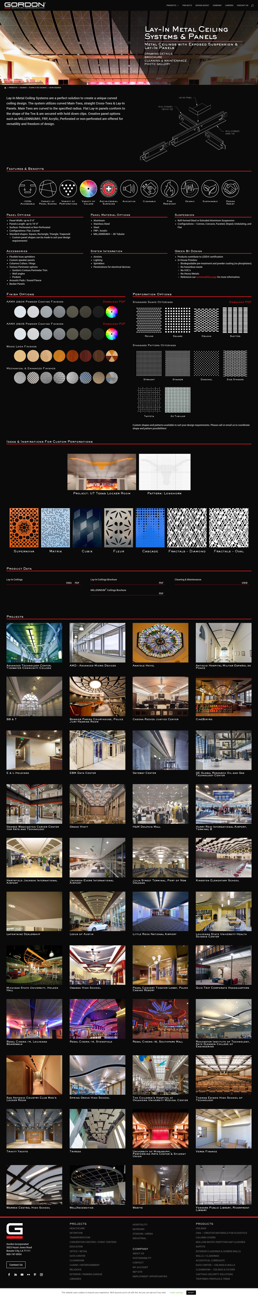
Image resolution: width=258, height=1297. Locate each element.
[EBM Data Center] (97, 750)
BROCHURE (153, 57)
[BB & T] (34, 696)
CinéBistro (204, 719)
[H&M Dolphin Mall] (160, 804)
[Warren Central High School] (34, 1185)
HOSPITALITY (140, 1224)
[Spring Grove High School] (97, 1075)
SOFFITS (200, 1246)
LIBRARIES (75, 1278)
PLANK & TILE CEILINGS (37, 88)
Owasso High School (85, 988)
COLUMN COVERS (206, 1237)
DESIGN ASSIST (202, 5)
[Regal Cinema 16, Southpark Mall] (160, 1019)
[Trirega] (97, 1129)
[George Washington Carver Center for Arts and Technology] (34, 804)
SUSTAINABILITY (142, 1258)
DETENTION (76, 1232)
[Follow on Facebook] (9, 1274)
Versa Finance (206, 1151)
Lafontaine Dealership (23, 934)
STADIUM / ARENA (143, 1233)
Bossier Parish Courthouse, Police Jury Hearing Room (96, 720)
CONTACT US (242, 5)
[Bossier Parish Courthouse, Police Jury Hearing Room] (97, 696)
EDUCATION (76, 1246)
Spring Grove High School (90, 1098)
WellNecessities (81, 1208)
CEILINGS (23, 88)
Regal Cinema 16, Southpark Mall (158, 1042)
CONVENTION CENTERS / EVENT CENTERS (93, 1242)
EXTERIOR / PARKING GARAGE (86, 1274)
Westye (138, 1208)
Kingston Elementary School (217, 880)
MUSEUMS (138, 1229)
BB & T (11, 719)
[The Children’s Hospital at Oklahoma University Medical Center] (160, 1075)
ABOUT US (138, 1253)
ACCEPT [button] (191, 1293)
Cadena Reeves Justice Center (155, 719)
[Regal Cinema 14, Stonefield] (97, 1019)
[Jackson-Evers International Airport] (97, 857)
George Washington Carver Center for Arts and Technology (32, 828)
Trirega (75, 1151)
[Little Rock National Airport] (160, 911)
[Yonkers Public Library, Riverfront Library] (224, 1185)
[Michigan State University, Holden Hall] (34, 965)
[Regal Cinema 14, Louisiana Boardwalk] (34, 1019)
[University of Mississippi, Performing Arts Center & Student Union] (160, 1129)
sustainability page (206, 277)
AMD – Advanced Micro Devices (93, 666)
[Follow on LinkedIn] (15, 1274)
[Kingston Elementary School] (224, 857)
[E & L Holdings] (34, 750)
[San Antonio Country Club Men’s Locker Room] (34, 1075)
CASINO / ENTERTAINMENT (85, 1265)
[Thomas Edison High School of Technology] (224, 1075)
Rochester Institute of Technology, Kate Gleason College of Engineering (223, 1044)
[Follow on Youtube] (22, 1274)
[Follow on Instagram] (41, 1274)
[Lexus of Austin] (97, 911)
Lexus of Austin (81, 934)
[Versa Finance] (224, 1129)
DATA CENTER (77, 1255)
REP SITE (137, 1271)
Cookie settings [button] (176, 1292)
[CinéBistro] (224, 696)
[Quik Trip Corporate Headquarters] (224, 965)
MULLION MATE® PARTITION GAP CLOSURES (220, 1242)
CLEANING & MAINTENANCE (165, 61)
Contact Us (16, 1264)
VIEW (245, 582)
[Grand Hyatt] (97, 804)
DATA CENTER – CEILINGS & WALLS (215, 1265)
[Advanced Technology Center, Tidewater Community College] (34, 643)
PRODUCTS (171, 5)
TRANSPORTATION (80, 1237)
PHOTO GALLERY (157, 64)
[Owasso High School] (97, 965)
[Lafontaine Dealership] (34, 911)
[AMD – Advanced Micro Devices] (97, 643)
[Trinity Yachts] (34, 1129)
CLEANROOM (77, 1260)
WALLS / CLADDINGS (207, 1255)
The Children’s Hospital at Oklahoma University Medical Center (160, 1099)
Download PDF (114, 302)
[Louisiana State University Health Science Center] (224, 911)
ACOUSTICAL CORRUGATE (210, 1260)
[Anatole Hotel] (160, 643)
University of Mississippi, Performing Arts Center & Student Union (159, 1154)
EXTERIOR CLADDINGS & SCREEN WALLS (218, 1251)
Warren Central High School (28, 1208)
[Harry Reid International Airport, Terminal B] (224, 804)
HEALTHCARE (77, 1228)
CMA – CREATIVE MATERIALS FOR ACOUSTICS (221, 1232)
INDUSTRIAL (139, 1238)
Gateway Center (144, 773)
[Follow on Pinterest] (35, 1274)
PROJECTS (187, 5)
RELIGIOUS (75, 1269)
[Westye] (160, 1185)
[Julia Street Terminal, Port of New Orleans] (160, 857)
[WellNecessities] (97, 1185)
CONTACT (138, 1262)
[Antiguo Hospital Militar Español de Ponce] (224, 643)
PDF (77, 582)
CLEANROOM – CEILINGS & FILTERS (215, 1269)
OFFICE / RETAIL (78, 1251)
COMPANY (217, 5)
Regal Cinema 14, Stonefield (91, 1042)
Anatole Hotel (143, 666)
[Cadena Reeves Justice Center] (160, 696)
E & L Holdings (17, 773)
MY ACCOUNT (140, 1267)
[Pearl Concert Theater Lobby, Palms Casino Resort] (160, 965)
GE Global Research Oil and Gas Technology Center (220, 774)
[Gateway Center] (160, 750)
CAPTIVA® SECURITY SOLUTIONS (214, 1274)
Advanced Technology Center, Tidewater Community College (29, 667)
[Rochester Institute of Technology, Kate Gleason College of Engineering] (224, 1019)
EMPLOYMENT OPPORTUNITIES (150, 1276)
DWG (69, 582)
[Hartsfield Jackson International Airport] (34, 857)
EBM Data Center (83, 773)
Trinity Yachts (17, 1151)
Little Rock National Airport (154, 934)
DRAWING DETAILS (158, 54)
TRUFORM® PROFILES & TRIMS (213, 1278)
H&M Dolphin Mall (146, 827)
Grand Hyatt (79, 827)
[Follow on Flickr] (28, 1274)
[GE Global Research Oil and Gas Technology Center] (224, 750)
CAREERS (229, 5)
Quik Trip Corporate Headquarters (222, 988)
